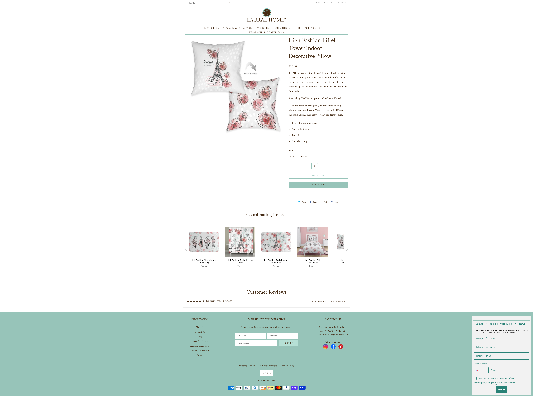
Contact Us (200, 331)
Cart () (329, 3)
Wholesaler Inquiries (200, 350)
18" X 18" (304, 157)
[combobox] (480, 370)
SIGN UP (501, 389)
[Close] (528, 319)
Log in (317, 3)
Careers (200, 355)
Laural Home (269, 380)
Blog (200, 336)
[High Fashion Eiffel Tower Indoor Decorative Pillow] (235, 86)
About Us (200, 327)
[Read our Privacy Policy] (527, 382)
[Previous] (186, 249)
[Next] (347, 249)
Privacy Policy (288, 365)
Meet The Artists (200, 341)
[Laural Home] (266, 15)
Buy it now (318, 185)
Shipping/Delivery (247, 365)
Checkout (342, 3)
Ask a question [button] (337, 301)
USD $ (230, 3)
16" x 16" (293, 157)
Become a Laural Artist (200, 345)
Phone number (480, 364)
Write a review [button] (318, 301)
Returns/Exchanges (268, 365)
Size (291, 150)
